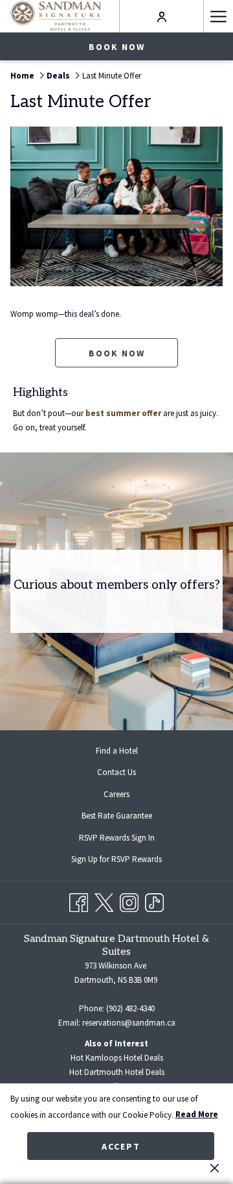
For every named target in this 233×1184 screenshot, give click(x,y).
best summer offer (123, 413)
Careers (116, 794)
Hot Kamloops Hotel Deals (117, 1057)
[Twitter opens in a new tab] (103, 900)
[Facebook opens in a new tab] (78, 900)
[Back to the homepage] (56, 16)
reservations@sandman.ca (128, 1022)
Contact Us (116, 772)
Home (22, 75)
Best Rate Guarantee (117, 815)
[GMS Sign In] (162, 16)
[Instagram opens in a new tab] (129, 900)
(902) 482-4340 (130, 1008)
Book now (117, 47)
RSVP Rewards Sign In (127, 839)
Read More (196, 1114)
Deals (58, 75)
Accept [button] (121, 1146)
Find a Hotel (117, 750)
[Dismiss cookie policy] (214, 1168)
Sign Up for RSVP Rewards (127, 861)
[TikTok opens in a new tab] (154, 900)
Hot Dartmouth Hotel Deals (116, 1072)
